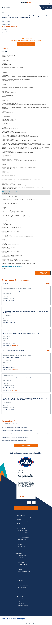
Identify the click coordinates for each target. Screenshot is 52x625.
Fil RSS (19, 542)
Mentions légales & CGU (23, 532)
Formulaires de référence (23, 605)
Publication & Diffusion (22, 564)
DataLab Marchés (21, 560)
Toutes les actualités (26, 508)
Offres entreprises (21, 582)
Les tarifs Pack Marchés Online (24, 571)
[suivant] (34, 502)
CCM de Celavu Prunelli (8, 375)
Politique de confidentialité (23, 537)
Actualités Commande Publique (24, 598)
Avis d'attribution (21, 546)
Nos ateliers (20, 607)
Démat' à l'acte (21, 567)
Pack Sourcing (21, 557)
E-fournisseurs (21, 562)
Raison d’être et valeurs (23, 530)
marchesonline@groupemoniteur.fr (23, 517)
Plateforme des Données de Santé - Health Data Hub (15, 331)
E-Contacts (20, 569)
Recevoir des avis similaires (43, 273)
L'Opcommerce (6, 309)
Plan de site (20, 610)
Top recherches (21, 548)
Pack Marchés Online (22, 555)
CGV (19, 535)
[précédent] (29, 502)
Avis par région (21, 589)
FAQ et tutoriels (21, 601)
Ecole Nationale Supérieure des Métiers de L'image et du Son (17, 288)
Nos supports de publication (24, 573)
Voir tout (48, 283)
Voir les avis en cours (26, 44)
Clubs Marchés (21, 603)
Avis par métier (21, 592)
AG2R (3, 12)
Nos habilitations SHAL (22, 576)
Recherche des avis (22, 587)
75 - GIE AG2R (6, 21)
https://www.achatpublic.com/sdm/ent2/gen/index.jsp (28, 179)
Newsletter (20, 544)
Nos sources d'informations (23, 585)
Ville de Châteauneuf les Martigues (11, 396)
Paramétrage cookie (22, 539)
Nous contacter (26, 445)
